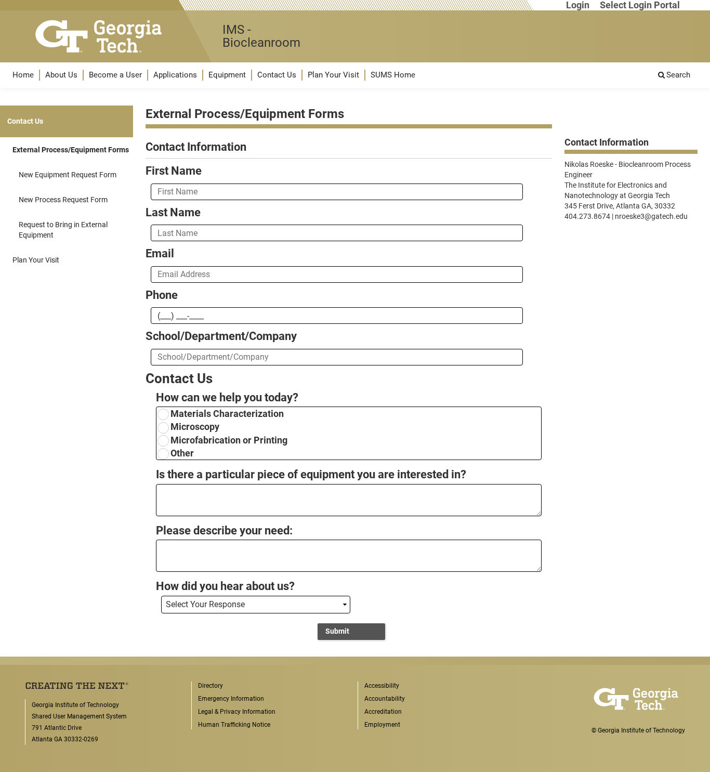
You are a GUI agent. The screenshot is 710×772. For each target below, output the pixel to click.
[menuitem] (23, 75)
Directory (210, 685)
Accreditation (383, 711)
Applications (175, 75)
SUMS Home (393, 75)
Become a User (115, 75)
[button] (23, 75)
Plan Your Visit (333, 75)
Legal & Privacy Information (236, 711)
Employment (382, 724)
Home (23, 75)
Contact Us (276, 75)
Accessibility (381, 685)
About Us (61, 75)
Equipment (227, 75)
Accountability (384, 698)
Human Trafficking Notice (234, 724)
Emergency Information (231, 698)
